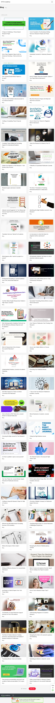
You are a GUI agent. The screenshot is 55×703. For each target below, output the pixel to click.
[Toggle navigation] (13, 695)
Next (31, 688)
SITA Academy (5, 2)
